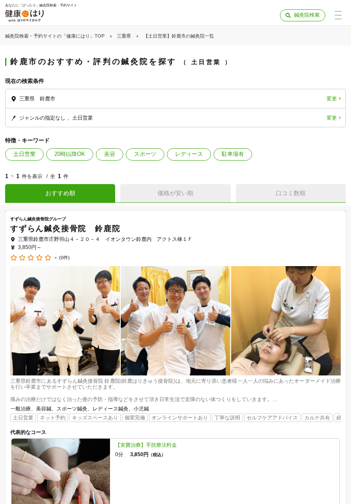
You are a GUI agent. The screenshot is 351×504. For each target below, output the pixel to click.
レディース (189, 154)
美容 (109, 154)
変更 (332, 98)
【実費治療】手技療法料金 (146, 445)
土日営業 (24, 154)
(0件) (64, 257)
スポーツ (145, 154)
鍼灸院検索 (307, 15)
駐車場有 (233, 154)
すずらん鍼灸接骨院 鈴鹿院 (65, 228)
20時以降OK (69, 154)
